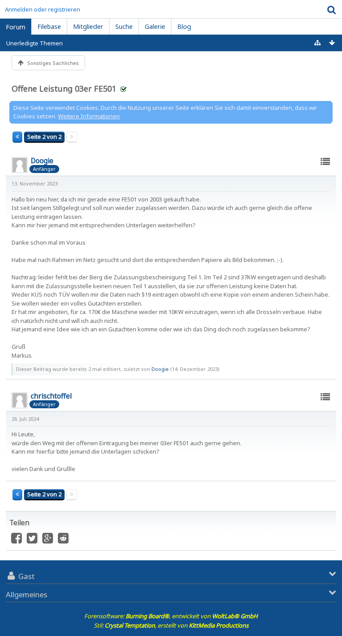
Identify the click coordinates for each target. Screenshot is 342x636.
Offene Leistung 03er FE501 (64, 88)
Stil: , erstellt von (171, 625)
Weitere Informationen (89, 116)
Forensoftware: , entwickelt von (171, 616)
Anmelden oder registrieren (42, 9)
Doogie (160, 369)
